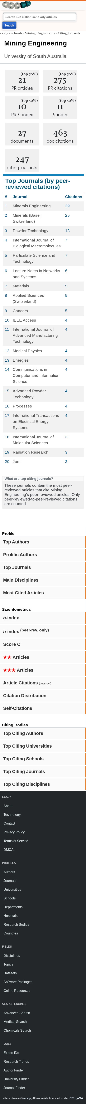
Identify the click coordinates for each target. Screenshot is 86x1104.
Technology (12, 814)
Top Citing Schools (23, 758)
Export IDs (11, 1053)
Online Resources (17, 990)
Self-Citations (17, 708)
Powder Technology (30, 231)
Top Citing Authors (23, 733)
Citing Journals (69, 33)
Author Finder (14, 1070)
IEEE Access (24, 320)
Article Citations (27, 682)
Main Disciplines (20, 580)
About (8, 806)
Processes (22, 406)
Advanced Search (17, 1013)
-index (11, 617)
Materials (21, 286)
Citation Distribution (24, 695)
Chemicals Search (17, 1030)
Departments (13, 907)
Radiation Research (30, 452)
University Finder (16, 1079)
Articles (16, 657)
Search (9, 25)
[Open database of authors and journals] (16, 2)
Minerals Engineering (32, 206)
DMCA (9, 849)
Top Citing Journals (24, 771)
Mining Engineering (40, 33)
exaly (4, 33)
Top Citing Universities (27, 746)
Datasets (10, 973)
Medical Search (15, 1022)
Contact (9, 823)
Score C (11, 644)
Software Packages (18, 982)
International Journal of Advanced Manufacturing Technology (35, 335)
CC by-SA (76, 1098)
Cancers (20, 311)
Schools (16, 33)
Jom (16, 461)
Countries (11, 933)
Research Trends (16, 1061)
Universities (12, 889)
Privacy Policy (14, 832)
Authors (9, 872)
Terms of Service (16, 841)
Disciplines (12, 955)
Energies (21, 360)
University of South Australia (35, 56)
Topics (8, 964)
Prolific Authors (20, 554)
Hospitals (11, 916)
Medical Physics (27, 351)
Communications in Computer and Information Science (36, 375)
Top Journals (17, 567)
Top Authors (16, 541)
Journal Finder (14, 1088)
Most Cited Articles (23, 592)
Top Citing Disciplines (26, 784)
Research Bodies (16, 924)
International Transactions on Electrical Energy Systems (36, 421)
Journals (10, 881)
